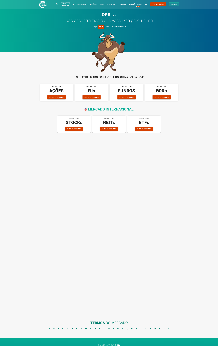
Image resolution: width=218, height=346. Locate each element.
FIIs (102, 4)
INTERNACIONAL (80, 4)
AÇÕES (94, 4)
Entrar (174, 4)
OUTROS (122, 4)
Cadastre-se (158, 4)
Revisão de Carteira (138, 4)
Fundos (111, 4)
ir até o (56, 97)
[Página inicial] (43, 4)
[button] (57, 4)
